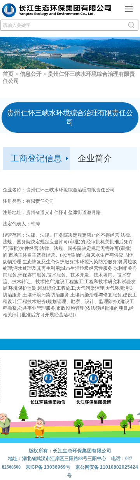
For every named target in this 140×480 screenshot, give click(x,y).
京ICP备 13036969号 (48, 467)
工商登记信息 (36, 158)
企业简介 (95, 158)
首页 (8, 74)
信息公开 (31, 74)
